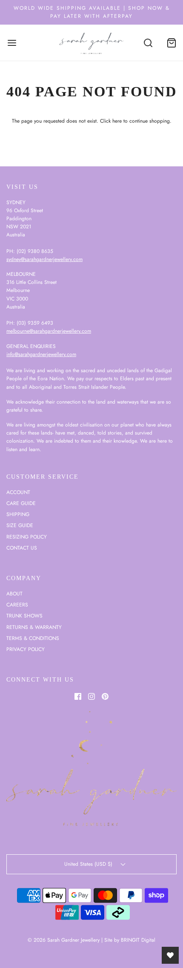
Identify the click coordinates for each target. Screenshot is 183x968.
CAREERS (17, 605)
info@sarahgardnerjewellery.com (41, 354)
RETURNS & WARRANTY (34, 627)
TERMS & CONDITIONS (32, 638)
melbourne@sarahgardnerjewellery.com (48, 331)
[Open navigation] (11, 42)
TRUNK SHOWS (24, 616)
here (117, 121)
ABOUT (14, 594)
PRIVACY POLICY (25, 649)
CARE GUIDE (21, 503)
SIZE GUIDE (19, 525)
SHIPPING (17, 514)
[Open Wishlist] (170, 955)
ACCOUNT (18, 492)
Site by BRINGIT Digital (129, 940)
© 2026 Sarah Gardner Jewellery (64, 940)
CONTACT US (21, 548)
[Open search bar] (148, 42)
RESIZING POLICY (26, 537)
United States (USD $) (89, 864)
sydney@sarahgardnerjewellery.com (44, 259)
